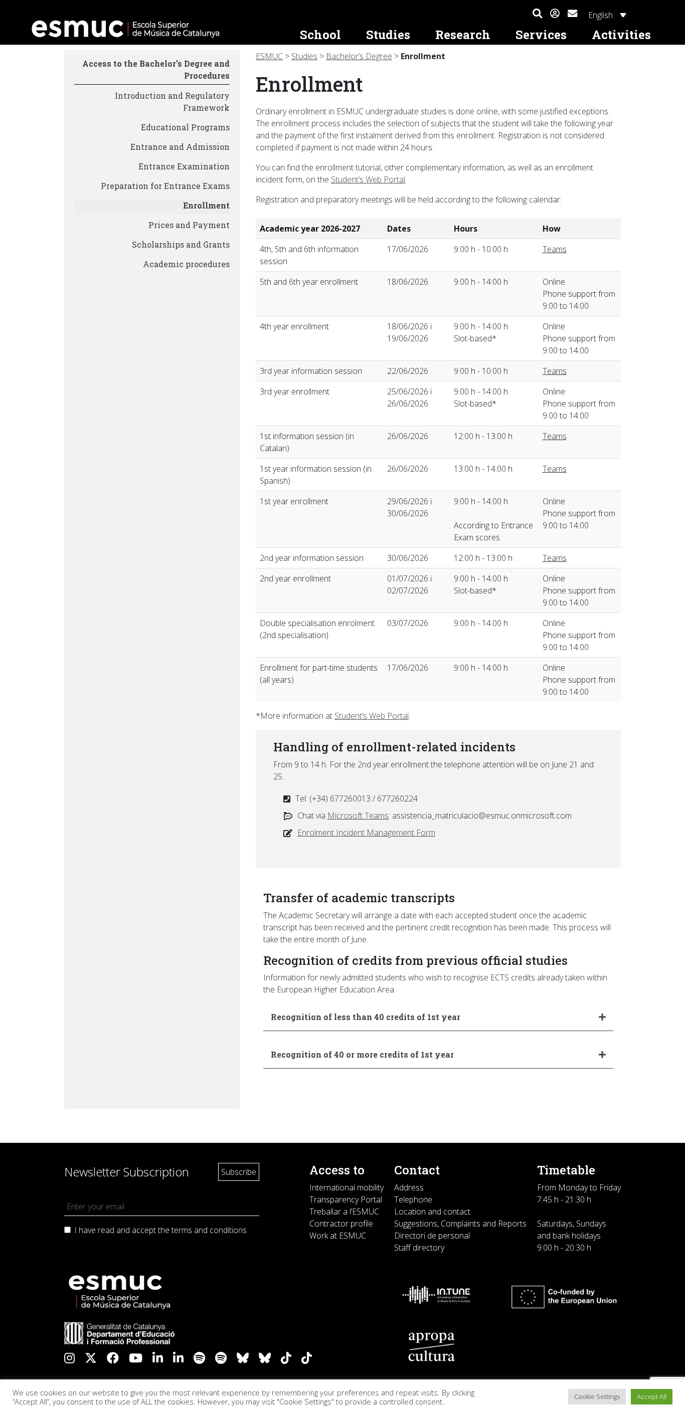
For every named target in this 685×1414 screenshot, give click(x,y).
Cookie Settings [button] (597, 1396)
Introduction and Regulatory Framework (172, 101)
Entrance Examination (184, 166)
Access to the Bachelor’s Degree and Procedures (156, 69)
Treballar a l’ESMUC (344, 1211)
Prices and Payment (189, 225)
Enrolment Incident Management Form (366, 832)
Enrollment (206, 205)
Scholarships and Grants (181, 244)
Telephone (413, 1199)
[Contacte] (572, 12)
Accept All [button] (651, 1396)
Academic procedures (186, 264)
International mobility (346, 1187)
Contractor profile (341, 1223)
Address (409, 1187)
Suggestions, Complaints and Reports (460, 1223)
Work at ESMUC (337, 1235)
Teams (555, 249)
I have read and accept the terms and (160, 1230)
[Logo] (157, 29)
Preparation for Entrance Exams (165, 185)
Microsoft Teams (358, 815)
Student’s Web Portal (368, 179)
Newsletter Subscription (126, 1171)
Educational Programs (185, 127)
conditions (228, 1230)
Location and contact (432, 1211)
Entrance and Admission (180, 146)
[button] (537, 14)
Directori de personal (432, 1235)
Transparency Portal (345, 1199)
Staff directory (419, 1247)
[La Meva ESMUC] (555, 14)
